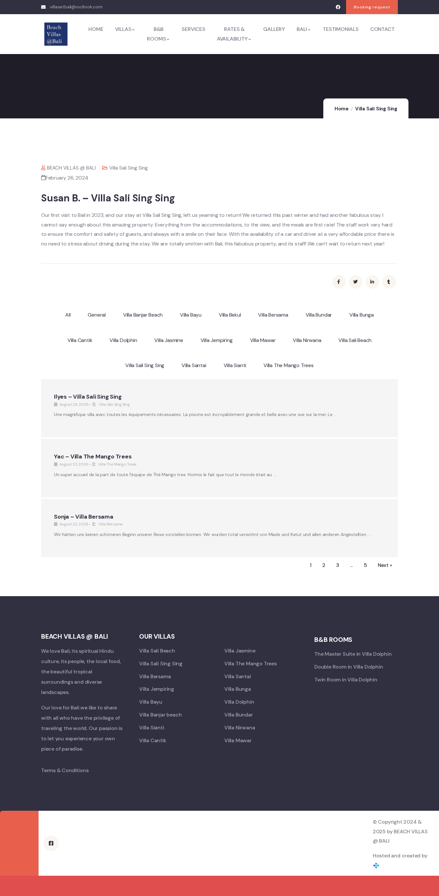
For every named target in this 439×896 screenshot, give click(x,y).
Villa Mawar (263, 340)
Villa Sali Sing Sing (376, 109)
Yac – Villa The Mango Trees (93, 456)
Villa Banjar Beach (143, 314)
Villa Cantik (80, 340)
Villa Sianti (235, 365)
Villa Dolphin (123, 340)
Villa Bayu (191, 314)
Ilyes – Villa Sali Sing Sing (87, 397)
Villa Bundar (319, 314)
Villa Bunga (361, 314)
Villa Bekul (230, 314)
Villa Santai (194, 365)
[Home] (56, 34)
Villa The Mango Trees (289, 365)
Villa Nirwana (307, 340)
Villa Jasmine (168, 340)
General (97, 314)
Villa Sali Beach (355, 340)
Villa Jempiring (217, 340)
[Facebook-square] (51, 843)
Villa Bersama (273, 314)
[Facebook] (338, 7)
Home (342, 109)
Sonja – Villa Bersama (83, 517)
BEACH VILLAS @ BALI (71, 168)
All (67, 314)
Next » (385, 565)
